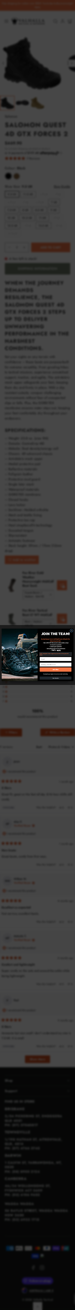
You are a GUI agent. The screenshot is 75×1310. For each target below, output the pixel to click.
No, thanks (56, 678)
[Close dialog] (71, 630)
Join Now (55, 670)
